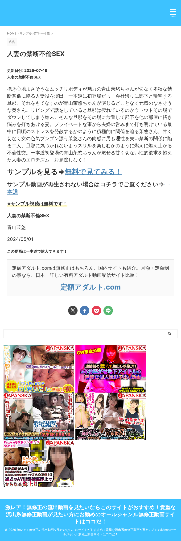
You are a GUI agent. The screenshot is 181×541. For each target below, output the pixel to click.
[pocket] (96, 310)
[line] (108, 310)
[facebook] (84, 310)
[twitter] (73, 310)
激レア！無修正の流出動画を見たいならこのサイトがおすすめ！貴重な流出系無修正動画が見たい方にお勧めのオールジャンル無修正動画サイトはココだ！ (90, 514)
